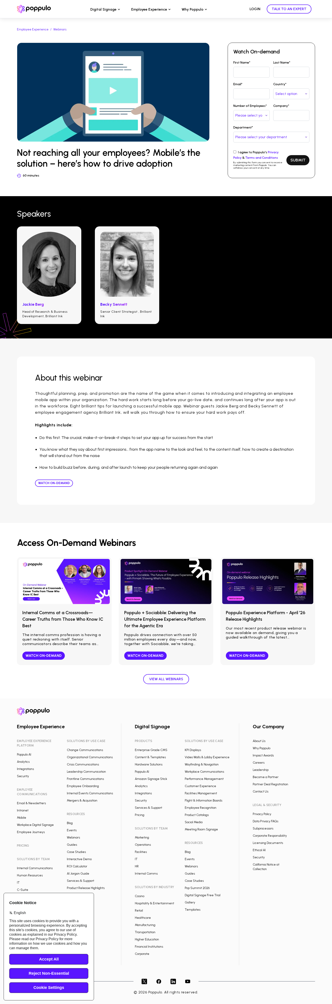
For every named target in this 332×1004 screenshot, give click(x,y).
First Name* (241, 62)
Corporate (142, 954)
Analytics (23, 762)
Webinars (59, 29)
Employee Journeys (31, 832)
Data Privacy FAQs (265, 821)
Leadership (261, 770)
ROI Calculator (77, 866)
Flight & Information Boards (203, 800)
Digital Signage (103, 9)
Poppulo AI (24, 754)
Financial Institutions (149, 947)
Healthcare (143, 918)
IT (18, 883)
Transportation (145, 932)
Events (72, 830)
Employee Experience (149, 9)
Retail (139, 910)
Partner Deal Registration (270, 784)
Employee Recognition (200, 808)
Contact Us (260, 791)
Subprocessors (263, 828)
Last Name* (281, 62)
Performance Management (204, 779)
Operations (143, 845)
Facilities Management (201, 793)
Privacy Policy (262, 814)
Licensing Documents (268, 843)
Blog (70, 823)
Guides (72, 845)
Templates (192, 910)
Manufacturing (145, 925)
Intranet (22, 810)
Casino (139, 896)
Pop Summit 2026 (197, 888)
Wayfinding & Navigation (202, 764)
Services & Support (80, 881)
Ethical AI (259, 850)
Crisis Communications (83, 764)
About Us (259, 741)
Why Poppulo (192, 9)
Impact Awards (263, 755)
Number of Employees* (250, 106)
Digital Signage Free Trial (202, 895)
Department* (243, 127)
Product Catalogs (197, 815)
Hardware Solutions (148, 764)
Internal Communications (35, 868)
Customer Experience (200, 786)
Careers (258, 763)
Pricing (139, 815)
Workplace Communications (204, 772)
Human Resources (30, 875)
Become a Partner (265, 777)
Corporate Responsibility (270, 836)
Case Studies (76, 852)
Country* (279, 84)
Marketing (142, 837)
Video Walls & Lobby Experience (207, 757)
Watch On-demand (54, 483)
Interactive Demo (79, 859)
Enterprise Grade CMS (151, 750)
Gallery (190, 902)
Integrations (25, 769)
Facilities (141, 852)
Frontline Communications (85, 779)
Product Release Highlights (86, 888)
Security (23, 776)
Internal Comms (146, 873)
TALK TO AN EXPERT (289, 9)
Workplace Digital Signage (35, 825)
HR (137, 866)
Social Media (194, 822)
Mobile (21, 818)
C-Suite (22, 890)
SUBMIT (298, 160)
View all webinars (166, 679)
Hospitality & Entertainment (154, 903)
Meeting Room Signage (201, 829)
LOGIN (255, 9)
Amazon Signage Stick (151, 779)
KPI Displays (193, 750)
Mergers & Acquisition (82, 800)
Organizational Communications (90, 757)
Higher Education (147, 939)
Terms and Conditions (261, 158)
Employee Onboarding (83, 786)
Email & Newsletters (31, 803)
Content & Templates (150, 757)
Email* (237, 84)
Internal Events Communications (90, 793)
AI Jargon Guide (78, 873)
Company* (281, 106)
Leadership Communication (86, 772)
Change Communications (85, 750)
